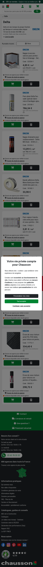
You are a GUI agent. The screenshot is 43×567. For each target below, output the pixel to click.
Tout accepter (21, 301)
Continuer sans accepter (21, 306)
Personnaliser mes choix (21, 296)
